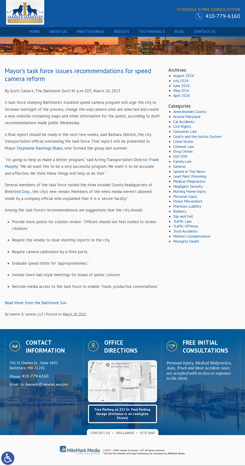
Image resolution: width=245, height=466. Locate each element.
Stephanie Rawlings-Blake (39, 148)
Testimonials (152, 31)
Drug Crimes (183, 151)
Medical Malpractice (189, 181)
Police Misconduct (187, 201)
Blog (179, 31)
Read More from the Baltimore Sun (35, 302)
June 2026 (181, 85)
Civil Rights (182, 126)
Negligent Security (188, 186)
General (179, 166)
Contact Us (205, 31)
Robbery (179, 211)
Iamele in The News (189, 171)
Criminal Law (183, 146)
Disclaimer (125, 433)
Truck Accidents (185, 231)
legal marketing (139, 453)
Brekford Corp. (17, 191)
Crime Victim (183, 141)
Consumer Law (185, 131)
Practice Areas (91, 31)
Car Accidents (184, 121)
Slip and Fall (183, 216)
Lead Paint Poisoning (189, 176)
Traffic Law (182, 221)
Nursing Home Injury (189, 191)
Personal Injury (185, 196)
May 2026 (181, 90)
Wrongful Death (186, 241)
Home (35, 31)
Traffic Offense (185, 226)
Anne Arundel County (189, 111)
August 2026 (183, 75)
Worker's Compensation (191, 236)
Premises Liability (187, 206)
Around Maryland (186, 116)
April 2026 (181, 95)
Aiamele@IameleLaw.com (46, 384)
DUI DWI (180, 156)
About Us (58, 31)
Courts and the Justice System (197, 136)
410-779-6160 (222, 16)
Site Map (147, 433)
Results (121, 31)
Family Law (182, 161)
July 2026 (181, 80)
